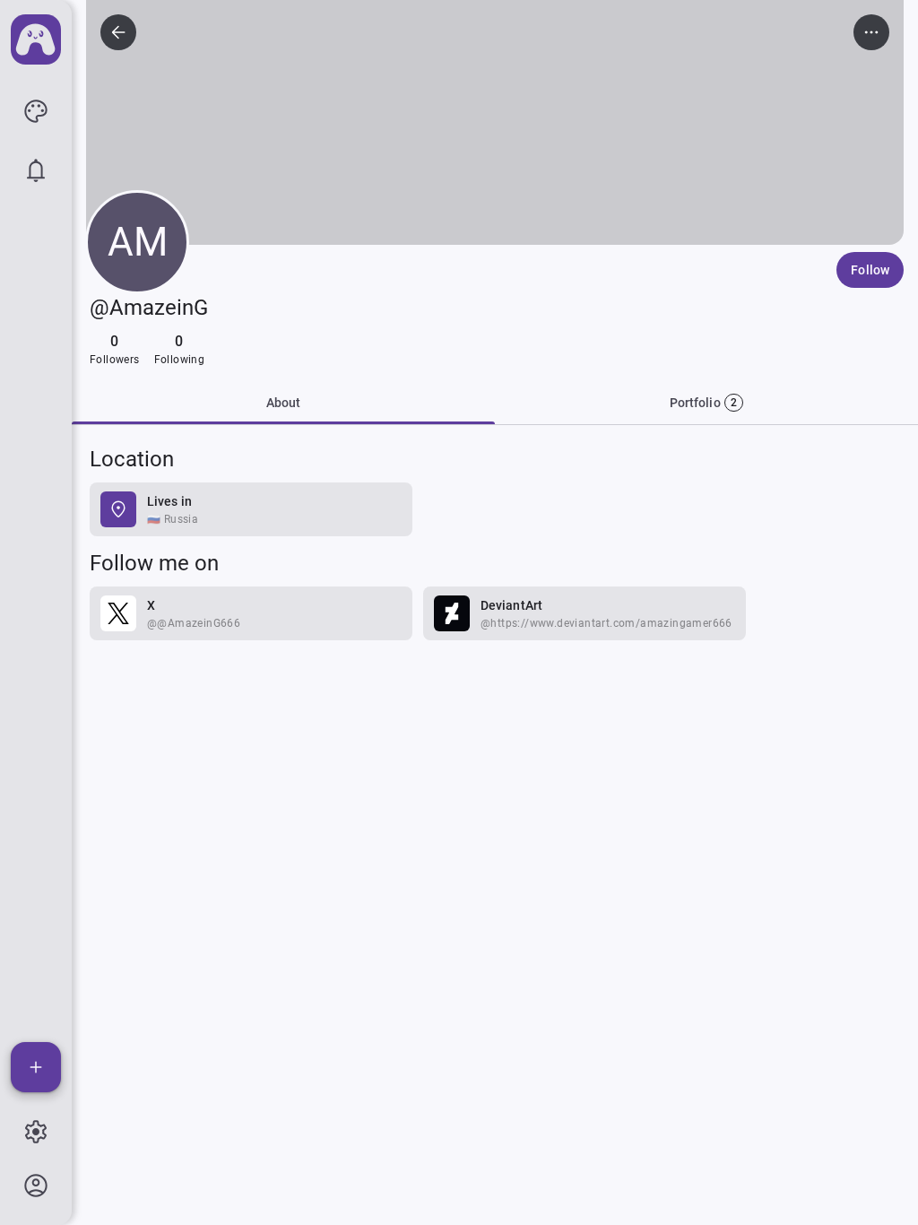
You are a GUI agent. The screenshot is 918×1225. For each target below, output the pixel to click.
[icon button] (36, 111)
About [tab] (283, 402)
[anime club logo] (36, 39)
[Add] (36, 1067)
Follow (870, 270)
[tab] (706, 402)
